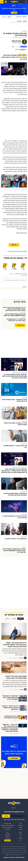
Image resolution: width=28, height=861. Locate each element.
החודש (14, 619)
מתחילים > (14, 12)
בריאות (20, 832)
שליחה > (6, 816)
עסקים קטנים (7, 834)
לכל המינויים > (20, 325)
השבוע (20, 619)
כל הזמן (8, 619)
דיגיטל (20, 834)
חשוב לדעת (7, 829)
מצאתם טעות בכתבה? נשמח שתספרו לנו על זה (17, 251)
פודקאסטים (7, 836)
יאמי (20, 836)
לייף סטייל (20, 838)
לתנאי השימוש (12, 273)
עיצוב (8, 832)
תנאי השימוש (20, 825)
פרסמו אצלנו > (7, 840)
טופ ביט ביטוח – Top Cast (7, 827)
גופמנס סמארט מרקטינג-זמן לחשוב (7, 825)
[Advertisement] (14, 26)
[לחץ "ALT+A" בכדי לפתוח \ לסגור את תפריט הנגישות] (6, 2)
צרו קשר (20, 827)
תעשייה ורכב (7, 838)
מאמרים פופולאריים (7, 823)
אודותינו (20, 829)
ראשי (20, 823)
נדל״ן (20, 840)
